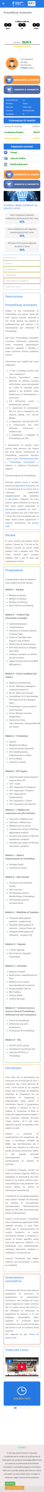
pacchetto (13, 499)
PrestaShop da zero (28, 458)
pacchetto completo (15, 509)
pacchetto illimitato (25, 485)
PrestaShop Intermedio (22, 462)
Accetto (10, 1483)
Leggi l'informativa (14, 1488)
